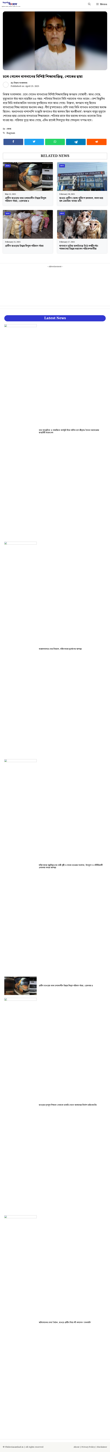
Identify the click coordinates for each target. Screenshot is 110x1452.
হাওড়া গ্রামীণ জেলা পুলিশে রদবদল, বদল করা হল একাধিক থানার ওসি (81, 199)
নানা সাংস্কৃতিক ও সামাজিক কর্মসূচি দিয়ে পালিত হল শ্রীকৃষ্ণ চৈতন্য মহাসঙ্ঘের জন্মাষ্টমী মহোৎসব (69, 431)
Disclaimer (102, 1447)
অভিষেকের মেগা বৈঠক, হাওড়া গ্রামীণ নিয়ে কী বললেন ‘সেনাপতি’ (65, 1322)
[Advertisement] (55, 286)
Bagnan (11, 133)
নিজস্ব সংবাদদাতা (20, 83)
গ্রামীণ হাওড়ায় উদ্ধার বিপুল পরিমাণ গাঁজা (24, 246)
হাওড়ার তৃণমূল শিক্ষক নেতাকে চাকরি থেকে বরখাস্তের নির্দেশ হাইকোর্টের (68, 1105)
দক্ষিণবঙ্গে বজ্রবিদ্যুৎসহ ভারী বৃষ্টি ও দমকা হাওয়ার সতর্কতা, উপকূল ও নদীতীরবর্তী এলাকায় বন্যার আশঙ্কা (71, 866)
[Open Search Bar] (89, 4)
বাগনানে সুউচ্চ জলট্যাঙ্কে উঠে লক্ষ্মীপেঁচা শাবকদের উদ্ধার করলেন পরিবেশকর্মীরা (78, 247)
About (76, 1447)
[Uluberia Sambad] (10, 4)
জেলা (9, 129)
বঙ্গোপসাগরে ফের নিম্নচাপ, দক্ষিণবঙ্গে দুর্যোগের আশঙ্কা (60, 649)
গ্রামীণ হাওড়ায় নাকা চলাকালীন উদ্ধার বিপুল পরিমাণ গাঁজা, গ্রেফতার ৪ (25, 199)
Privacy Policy (88, 1447)
